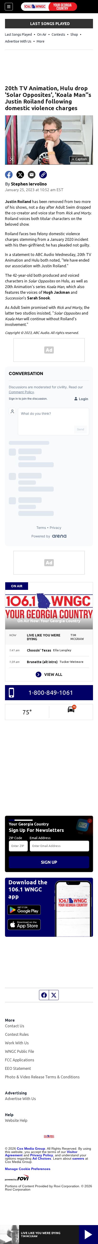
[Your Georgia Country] (49, 6)
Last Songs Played (18, 34)
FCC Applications (19, 1060)
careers (78, 1158)
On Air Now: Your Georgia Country (48, 621)
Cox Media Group (31, 1148)
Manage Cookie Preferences (27, 1169)
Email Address (40, 838)
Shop (74, 34)
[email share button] (31, 174)
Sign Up (49, 862)
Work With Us (17, 1043)
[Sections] (9, 6)
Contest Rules (17, 1034)
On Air (41, 34)
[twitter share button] (20, 174)
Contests (58, 34)
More (40, 41)
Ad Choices (41, 1158)
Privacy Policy (41, 1155)
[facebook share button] (9, 174)
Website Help (16, 1120)
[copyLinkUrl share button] (43, 174)
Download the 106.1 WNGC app (27, 889)
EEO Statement (18, 1068)
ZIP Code (15, 838)
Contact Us (14, 1026)
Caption (79, 159)
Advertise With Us (18, 41)
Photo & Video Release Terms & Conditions (42, 1077)
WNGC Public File (19, 1051)
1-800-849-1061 (50, 692)
